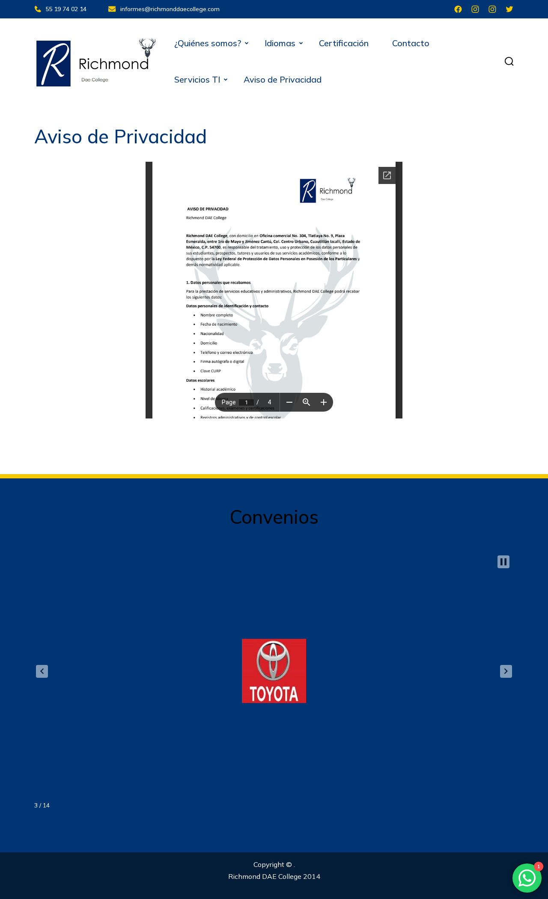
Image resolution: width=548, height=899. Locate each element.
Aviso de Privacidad (283, 79)
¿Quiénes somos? (207, 43)
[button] (42, 671)
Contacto (410, 43)
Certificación (344, 43)
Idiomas (280, 43)
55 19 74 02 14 (65, 9)
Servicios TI (197, 79)
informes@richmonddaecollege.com (170, 9)
